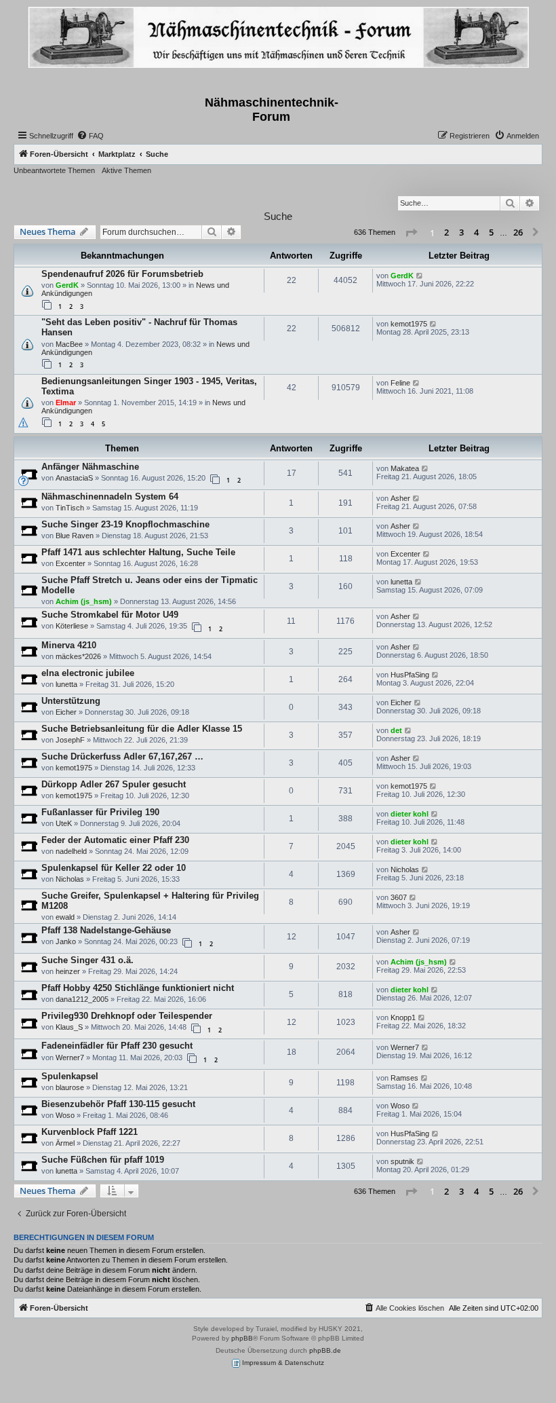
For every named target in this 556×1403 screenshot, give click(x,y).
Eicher (66, 712)
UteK (64, 823)
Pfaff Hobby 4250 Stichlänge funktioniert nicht (137, 988)
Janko (66, 941)
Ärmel (65, 1143)
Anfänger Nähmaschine (90, 467)
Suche (278, 216)
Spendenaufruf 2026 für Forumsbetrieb (122, 274)
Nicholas (70, 879)
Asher (400, 498)
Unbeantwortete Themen (54, 170)
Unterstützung (70, 701)
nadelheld (71, 851)
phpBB (242, 1338)
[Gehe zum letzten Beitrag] (420, 276)
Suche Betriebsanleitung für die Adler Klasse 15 (141, 729)
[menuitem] (90, 136)
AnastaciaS (74, 478)
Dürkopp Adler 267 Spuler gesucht (113, 784)
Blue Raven (75, 535)
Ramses (404, 1078)
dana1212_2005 (82, 999)
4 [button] (476, 232)
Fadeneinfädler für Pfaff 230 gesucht (117, 1046)
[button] (411, 233)
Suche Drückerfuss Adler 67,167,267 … (122, 756)
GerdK (67, 285)
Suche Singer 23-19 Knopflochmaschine (125, 524)
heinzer (68, 971)
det (396, 730)
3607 (399, 897)
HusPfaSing (410, 675)
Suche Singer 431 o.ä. (87, 960)
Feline (400, 383)
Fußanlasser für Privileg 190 (100, 812)
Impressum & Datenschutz (282, 1362)
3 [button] (461, 232)
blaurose (70, 1087)
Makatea (405, 468)
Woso (65, 1115)
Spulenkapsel (69, 1076)
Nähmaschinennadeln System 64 (109, 496)
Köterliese (72, 626)
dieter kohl (410, 814)
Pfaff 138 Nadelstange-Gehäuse (106, 930)
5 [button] (491, 232)
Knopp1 (403, 1017)
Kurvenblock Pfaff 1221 (89, 1132)
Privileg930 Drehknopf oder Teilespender (126, 1016)
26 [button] (518, 232)
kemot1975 (409, 324)
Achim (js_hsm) (84, 601)
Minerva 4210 (68, 645)
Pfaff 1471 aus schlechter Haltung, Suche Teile (138, 552)
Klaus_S (69, 1027)
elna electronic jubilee (87, 673)
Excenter (70, 563)
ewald (65, 917)
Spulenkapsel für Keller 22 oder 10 (113, 868)
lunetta (401, 582)
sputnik (402, 1161)
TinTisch (70, 508)
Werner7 (70, 1057)
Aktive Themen (126, 170)
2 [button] (446, 232)
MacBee (69, 344)
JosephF (70, 740)
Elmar (66, 402)
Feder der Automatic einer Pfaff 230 (115, 840)
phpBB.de (325, 1350)
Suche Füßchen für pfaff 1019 (102, 1160)
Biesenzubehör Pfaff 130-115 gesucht (118, 1104)
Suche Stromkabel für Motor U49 (109, 615)
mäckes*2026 (78, 656)
